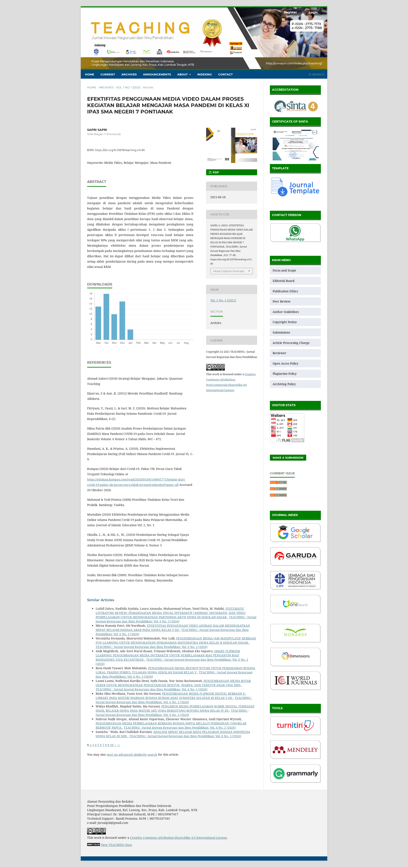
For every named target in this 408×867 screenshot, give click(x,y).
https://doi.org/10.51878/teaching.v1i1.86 (120, 150)
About (182, 74)
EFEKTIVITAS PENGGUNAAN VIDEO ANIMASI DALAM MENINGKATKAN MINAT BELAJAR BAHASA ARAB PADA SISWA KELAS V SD (173, 628)
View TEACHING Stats (116, 845)
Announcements (157, 74)
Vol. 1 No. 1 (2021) (128, 87)
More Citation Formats (228, 271)
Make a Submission (288, 457)
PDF (215, 172)
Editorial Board (284, 281)
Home (89, 74)
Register (290, 12)
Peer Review (281, 301)
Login (313, 12)
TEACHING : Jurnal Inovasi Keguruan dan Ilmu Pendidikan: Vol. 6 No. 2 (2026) (151, 647)
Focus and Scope (284, 270)
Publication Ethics (285, 291)
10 (111, 745)
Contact (225, 74)
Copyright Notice (285, 322)
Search (317, 74)
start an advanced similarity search (132, 754)
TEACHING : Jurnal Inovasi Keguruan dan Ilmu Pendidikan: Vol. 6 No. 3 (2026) (176, 619)
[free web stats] (93, 845)
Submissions (282, 332)
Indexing (204, 74)
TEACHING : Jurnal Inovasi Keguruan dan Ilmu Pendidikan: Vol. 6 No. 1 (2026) (151, 689)
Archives (129, 74)
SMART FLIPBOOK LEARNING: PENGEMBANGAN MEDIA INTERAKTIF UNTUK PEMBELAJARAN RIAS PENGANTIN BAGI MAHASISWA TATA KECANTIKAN (168, 655)
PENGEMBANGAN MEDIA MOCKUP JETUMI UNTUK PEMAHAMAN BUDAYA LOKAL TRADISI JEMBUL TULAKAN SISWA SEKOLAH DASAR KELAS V (175, 670)
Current (108, 74)
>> (118, 745)
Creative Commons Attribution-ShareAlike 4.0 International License (178, 838)
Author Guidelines (286, 312)
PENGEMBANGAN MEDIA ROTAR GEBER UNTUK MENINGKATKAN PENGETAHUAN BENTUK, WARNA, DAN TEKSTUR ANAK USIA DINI (173, 683)
